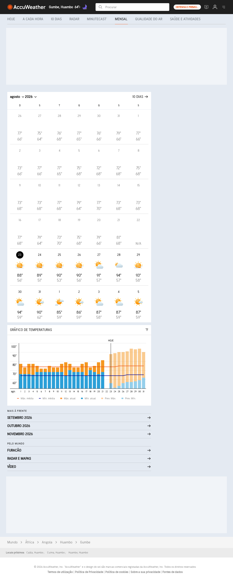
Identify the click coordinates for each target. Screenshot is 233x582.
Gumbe (85, 542)
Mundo (12, 542)
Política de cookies (117, 572)
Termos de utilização (60, 572)
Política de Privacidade (89, 572)
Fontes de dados (172, 572)
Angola (47, 542)
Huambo (66, 542)
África (29, 542)
